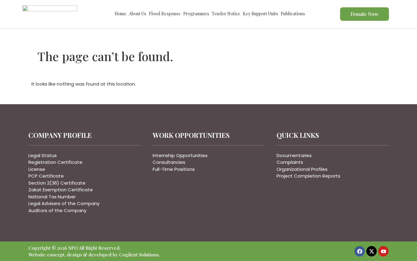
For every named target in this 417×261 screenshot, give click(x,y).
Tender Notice (226, 15)
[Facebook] (359, 251)
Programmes (196, 15)
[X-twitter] (371, 251)
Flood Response (165, 15)
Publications (293, 15)
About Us (137, 15)
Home (120, 15)
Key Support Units (260, 15)
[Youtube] (383, 251)
